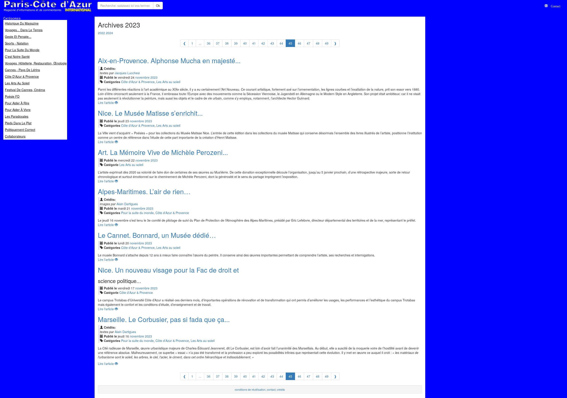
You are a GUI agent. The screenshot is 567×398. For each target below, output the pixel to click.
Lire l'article (106, 102)
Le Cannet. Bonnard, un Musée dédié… (157, 235)
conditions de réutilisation (250, 389)
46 (299, 43)
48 (317, 43)
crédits (281, 389)
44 (281, 43)
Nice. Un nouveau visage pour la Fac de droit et (168, 270)
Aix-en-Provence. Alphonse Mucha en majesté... (169, 60)
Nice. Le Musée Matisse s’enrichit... (150, 113)
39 (236, 43)
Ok (158, 5)
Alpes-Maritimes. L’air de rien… (144, 191)
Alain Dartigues (127, 204)
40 (245, 43)
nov (142, 77)
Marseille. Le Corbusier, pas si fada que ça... (164, 319)
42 (263, 43)
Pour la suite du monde (137, 213)
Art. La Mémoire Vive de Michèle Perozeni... (163, 152)
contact (271, 389)
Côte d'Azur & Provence (138, 82)
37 (217, 43)
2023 (153, 77)
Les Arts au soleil (168, 82)
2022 (101, 33)
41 (254, 43)
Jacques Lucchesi (127, 73)
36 (208, 43)
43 (272, 43)
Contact (554, 6)
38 (227, 43)
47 (308, 43)
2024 (109, 33)
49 (326, 43)
